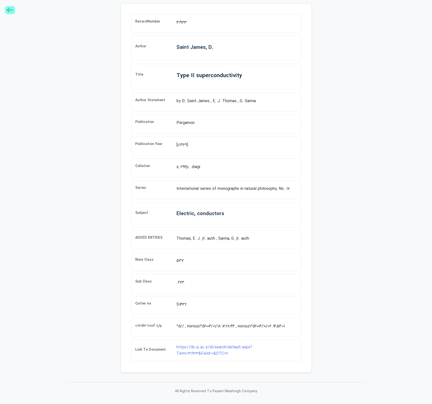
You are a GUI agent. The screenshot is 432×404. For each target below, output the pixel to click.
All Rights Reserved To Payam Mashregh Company (216, 391)
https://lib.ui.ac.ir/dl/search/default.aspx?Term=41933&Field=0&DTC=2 (214, 350)
